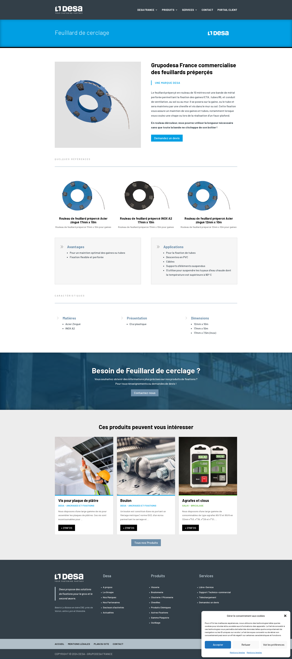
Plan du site (101, 644)
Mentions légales (237, 652)
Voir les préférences (273, 644)
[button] (285, 615)
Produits (168, 10)
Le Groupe (108, 592)
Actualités (108, 612)
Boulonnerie (157, 592)
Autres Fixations (159, 612)
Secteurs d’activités (113, 607)
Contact (207, 10)
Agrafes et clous (195, 500)
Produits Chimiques (161, 607)
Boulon (125, 500)
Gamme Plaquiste (160, 617)
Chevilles (155, 602)
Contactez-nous (144, 393)
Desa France (145, 10)
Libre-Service (206, 587)
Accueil (59, 644)
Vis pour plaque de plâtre (78, 500)
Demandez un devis (167, 138)
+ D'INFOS (66, 527)
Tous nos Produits (146, 542)
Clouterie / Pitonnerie (162, 597)
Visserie (155, 587)
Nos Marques (109, 597)
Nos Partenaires (111, 602)
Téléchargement (207, 597)
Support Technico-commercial (215, 592)
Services (188, 10)
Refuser (245, 644)
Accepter (218, 644)
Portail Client (227, 10)
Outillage (155, 622)
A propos (107, 587)
